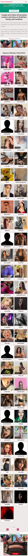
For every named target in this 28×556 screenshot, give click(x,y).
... (17, 529)
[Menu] (25, 1)
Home (14, 527)
